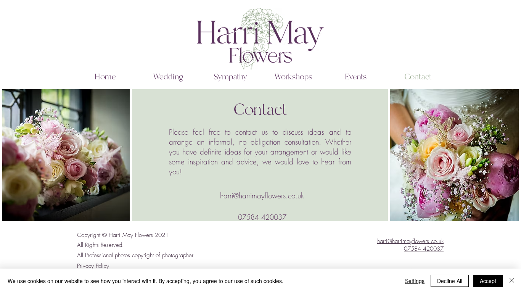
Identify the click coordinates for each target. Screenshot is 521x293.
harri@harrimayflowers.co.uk (410, 241)
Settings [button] (415, 281)
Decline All (449, 281)
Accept (488, 281)
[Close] (511, 281)
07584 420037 (424, 249)
